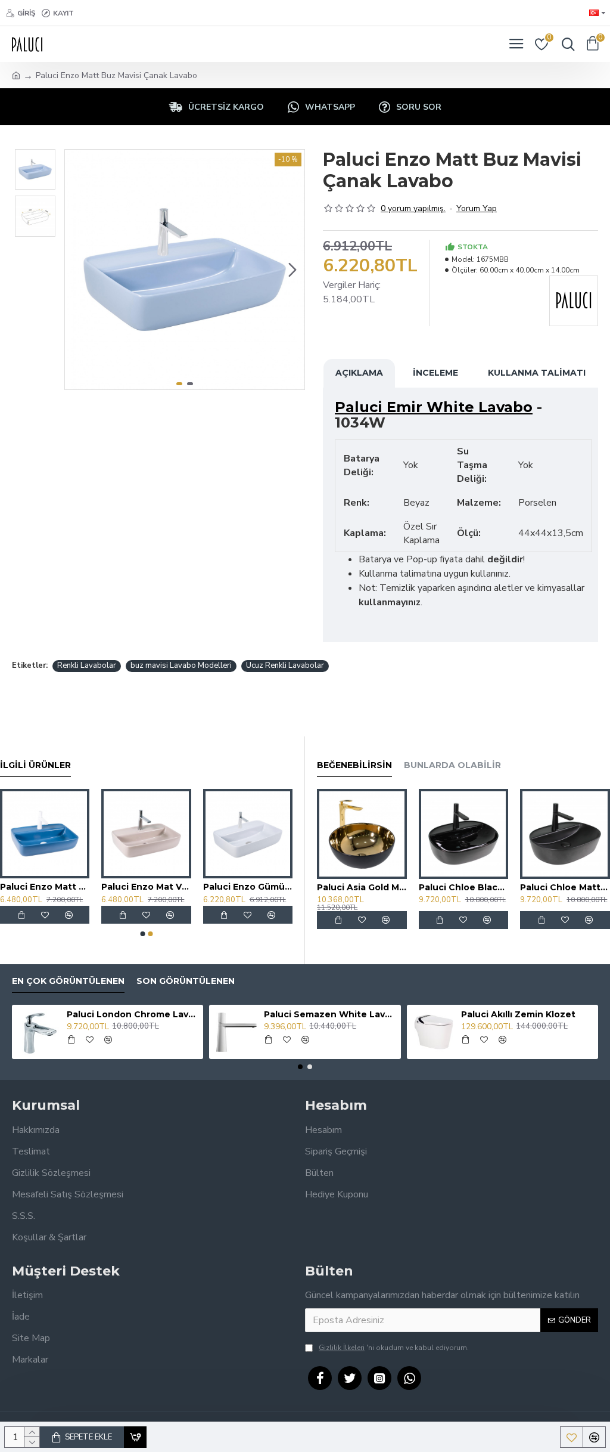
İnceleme (435, 372)
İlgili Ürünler (35, 765)
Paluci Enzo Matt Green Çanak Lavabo (204, 886)
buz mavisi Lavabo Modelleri (181, 665)
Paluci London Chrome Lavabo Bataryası (133, 1014)
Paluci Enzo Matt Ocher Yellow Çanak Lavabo (103, 886)
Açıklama (359, 372)
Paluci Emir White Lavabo (434, 407)
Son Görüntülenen (185, 981)
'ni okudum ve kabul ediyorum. (394, 1347)
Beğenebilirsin (354, 765)
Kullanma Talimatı (537, 372)
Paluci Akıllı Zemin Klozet (518, 1014)
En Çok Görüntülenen (68, 981)
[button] (77, 269)
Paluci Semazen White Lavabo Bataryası (330, 1014)
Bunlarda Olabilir (452, 765)
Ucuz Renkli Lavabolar (285, 665)
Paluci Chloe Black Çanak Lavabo (464, 887)
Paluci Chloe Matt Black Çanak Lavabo (565, 887)
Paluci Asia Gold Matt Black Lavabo (362, 887)
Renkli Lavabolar (86, 665)
